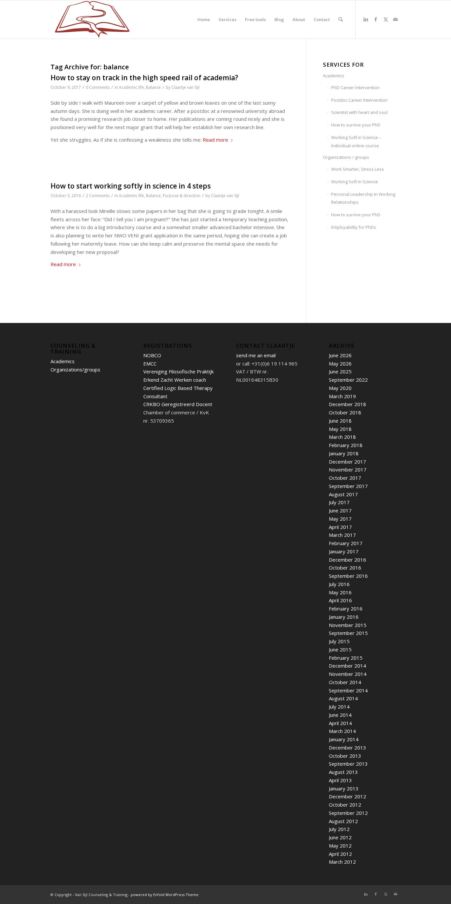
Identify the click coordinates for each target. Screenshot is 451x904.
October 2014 (345, 682)
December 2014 (347, 665)
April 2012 (340, 854)
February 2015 (346, 657)
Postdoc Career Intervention (359, 100)
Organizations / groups (346, 157)
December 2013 (347, 747)
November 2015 (347, 625)
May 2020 (340, 388)
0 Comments (98, 87)
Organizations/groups (75, 369)
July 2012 (339, 829)
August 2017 (343, 494)
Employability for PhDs (353, 227)
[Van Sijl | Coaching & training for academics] (92, 19)
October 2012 (345, 804)
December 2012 (347, 796)
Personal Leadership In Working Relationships (363, 198)
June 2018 (340, 420)
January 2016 (344, 616)
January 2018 (344, 453)
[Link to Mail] (395, 19)
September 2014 (348, 690)
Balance (153, 87)
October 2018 (345, 412)
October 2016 (345, 567)
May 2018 (340, 429)
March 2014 (342, 731)
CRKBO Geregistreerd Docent (177, 404)
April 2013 (340, 780)
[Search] (340, 19)
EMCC (149, 363)
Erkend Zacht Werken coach (174, 379)
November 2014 (347, 674)
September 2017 (348, 486)
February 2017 (346, 543)
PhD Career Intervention (355, 87)
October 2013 (345, 755)
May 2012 (340, 845)
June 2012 (340, 837)
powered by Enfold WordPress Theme (164, 894)
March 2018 (342, 437)
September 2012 (348, 813)
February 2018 (346, 445)
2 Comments (98, 195)
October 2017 (345, 477)
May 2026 (340, 363)
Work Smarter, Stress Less (357, 169)
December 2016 (347, 559)
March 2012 (342, 861)
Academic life (131, 87)
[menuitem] (203, 19)
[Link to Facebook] (376, 19)
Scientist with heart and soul (359, 112)
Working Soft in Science (354, 182)
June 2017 (340, 510)
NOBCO (152, 355)
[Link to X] (386, 19)
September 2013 (348, 763)
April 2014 (340, 723)
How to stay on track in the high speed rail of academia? (144, 77)
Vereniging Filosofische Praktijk (178, 371)
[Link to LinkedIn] (366, 19)
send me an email (256, 355)
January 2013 (344, 788)
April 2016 (340, 600)
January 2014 (344, 739)
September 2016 (348, 576)
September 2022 (348, 379)
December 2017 (347, 461)
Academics (333, 76)
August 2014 (343, 698)
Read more (215, 139)
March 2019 (342, 396)
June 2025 (340, 371)
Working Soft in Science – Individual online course (356, 141)
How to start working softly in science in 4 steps (131, 186)
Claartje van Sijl (185, 87)
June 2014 (340, 715)
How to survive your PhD (355, 125)
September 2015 (348, 633)
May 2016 (340, 592)
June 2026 (340, 355)
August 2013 (343, 772)
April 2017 (340, 527)
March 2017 (342, 535)
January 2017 (344, 551)
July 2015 (339, 641)
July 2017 (339, 502)
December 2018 (347, 404)
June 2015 (340, 649)
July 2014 (339, 706)
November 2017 (347, 469)
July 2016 (339, 584)
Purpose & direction (181, 195)
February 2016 (346, 608)
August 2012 (343, 821)
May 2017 (340, 518)
